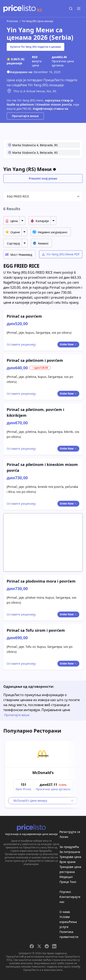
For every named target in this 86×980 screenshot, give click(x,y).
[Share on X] (39, 946)
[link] (43, 754)
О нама (64, 912)
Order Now (66, 344)
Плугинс (65, 892)
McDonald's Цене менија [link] (30, 801)
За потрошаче (69, 852)
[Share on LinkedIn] (54, 946)
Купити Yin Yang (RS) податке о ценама (35, 47)
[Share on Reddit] (47, 946)
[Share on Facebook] (32, 946)
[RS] (19, 8)
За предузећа (69, 847)
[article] (43, 774)
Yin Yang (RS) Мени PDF (63, 254)
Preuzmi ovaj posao (43, 178)
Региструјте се (69, 832)
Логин (63, 837)
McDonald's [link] (43, 772)
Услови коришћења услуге (68, 922)
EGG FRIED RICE (18, 196)
